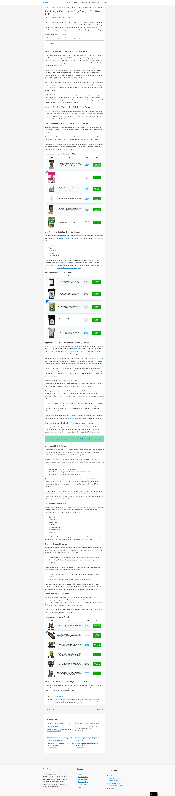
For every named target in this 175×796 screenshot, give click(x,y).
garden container (81, 85)
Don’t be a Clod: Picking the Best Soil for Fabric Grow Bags (60, 744)
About (111, 775)
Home (47, 7)
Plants (80, 774)
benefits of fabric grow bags (76, 418)
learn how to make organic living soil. (69, 268)
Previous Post (49, 709)
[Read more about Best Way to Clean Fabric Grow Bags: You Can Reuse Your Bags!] (87, 723)
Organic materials (64, 238)
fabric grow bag (81, 55)
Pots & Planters (56, 7)
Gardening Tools (83, 779)
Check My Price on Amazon (97, 635)
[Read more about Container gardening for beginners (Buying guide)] (88, 739)
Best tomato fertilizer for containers (86, 439)
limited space (75, 349)
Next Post (101, 709)
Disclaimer (112, 778)
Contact (111, 788)
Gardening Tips (83, 782)
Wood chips (53, 250)
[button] (111, 2)
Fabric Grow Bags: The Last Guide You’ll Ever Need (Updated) (60, 730)
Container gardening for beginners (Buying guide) (86, 744)
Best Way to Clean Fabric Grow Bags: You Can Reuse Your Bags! (87, 727)
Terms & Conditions (115, 783)
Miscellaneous (82, 784)
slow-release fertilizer (69, 130)
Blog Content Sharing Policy (118, 786)
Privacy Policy (113, 781)
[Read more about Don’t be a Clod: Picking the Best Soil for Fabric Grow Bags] (60, 739)
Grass (51, 255)
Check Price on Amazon (97, 165)
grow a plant (64, 60)
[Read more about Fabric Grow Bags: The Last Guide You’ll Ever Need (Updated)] (60, 725)
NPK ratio (80, 452)
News (80, 787)
